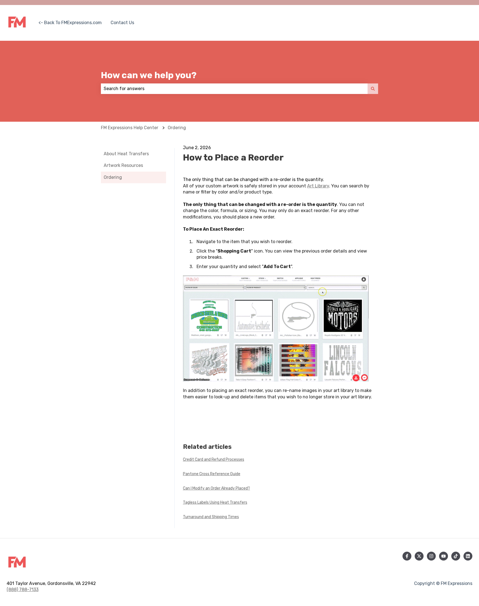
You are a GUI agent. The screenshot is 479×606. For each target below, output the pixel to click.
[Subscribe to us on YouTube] (443, 556)
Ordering (177, 127)
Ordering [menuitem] (113, 177)
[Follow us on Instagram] (431, 556)
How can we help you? (149, 75)
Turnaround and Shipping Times (211, 517)
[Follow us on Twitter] (419, 556)
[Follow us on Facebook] (406, 556)
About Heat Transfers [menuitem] (126, 153)
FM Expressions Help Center (129, 127)
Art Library (318, 186)
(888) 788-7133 (23, 589)
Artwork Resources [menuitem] (123, 165)
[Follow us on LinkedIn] (467, 556)
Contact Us (122, 22)
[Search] (373, 88)
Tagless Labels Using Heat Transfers (215, 502)
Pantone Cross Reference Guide (211, 474)
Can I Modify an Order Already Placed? (216, 488)
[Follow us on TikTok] (455, 556)
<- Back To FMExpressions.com (70, 22)
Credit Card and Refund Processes (213, 459)
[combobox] (234, 88)
